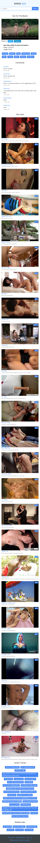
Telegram (17, 41)
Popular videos (20, 837)
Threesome (25, 53)
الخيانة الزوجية (19, 779)
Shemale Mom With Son (28, 792)
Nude (4, 57)
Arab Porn (34, 813)
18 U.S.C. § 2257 (24, 840)
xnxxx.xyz (15, 840)
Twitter (10, 41)
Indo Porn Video (32, 826)
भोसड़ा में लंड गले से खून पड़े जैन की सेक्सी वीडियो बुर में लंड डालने (20, 798)
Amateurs (31, 57)
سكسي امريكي (14, 804)
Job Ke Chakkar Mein (12, 767)
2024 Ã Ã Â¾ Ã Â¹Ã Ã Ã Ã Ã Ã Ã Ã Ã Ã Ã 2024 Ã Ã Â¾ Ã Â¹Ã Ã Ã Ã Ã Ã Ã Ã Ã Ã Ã (19, 775)
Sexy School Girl (30, 779)
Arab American (25, 804)
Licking (33, 53)
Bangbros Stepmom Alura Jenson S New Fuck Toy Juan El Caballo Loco (20, 809)
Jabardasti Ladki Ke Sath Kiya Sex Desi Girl (20, 788)
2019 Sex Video (20, 770)
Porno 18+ (10, 830)
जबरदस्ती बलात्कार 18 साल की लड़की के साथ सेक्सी (16, 813)
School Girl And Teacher (11, 792)
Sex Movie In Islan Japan (29, 785)
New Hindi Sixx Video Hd (20, 816)
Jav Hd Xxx (19, 830)
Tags (27, 837)
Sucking (5, 53)
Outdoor (12, 53)
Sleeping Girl (8, 779)
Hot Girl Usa (12, 795)
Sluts (18, 53)
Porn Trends (29, 830)
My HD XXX (7, 826)
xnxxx (20, 3)
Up (31, 837)
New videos (11, 837)
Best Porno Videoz (19, 826)
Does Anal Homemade (30, 801)
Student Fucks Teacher (25, 795)
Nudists (23, 57)
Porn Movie (28, 782)
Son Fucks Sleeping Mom (11, 785)
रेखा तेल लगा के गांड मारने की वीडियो (12, 801)
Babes (17, 57)
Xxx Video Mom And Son (15, 782)
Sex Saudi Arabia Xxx (27, 767)
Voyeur (10, 57)
